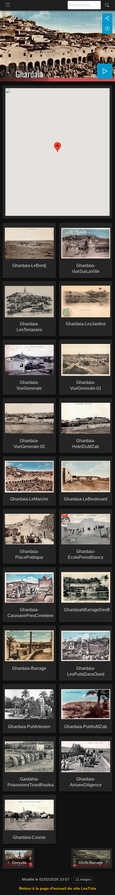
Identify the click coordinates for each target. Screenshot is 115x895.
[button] (57, 147)
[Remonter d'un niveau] (9, 74)
